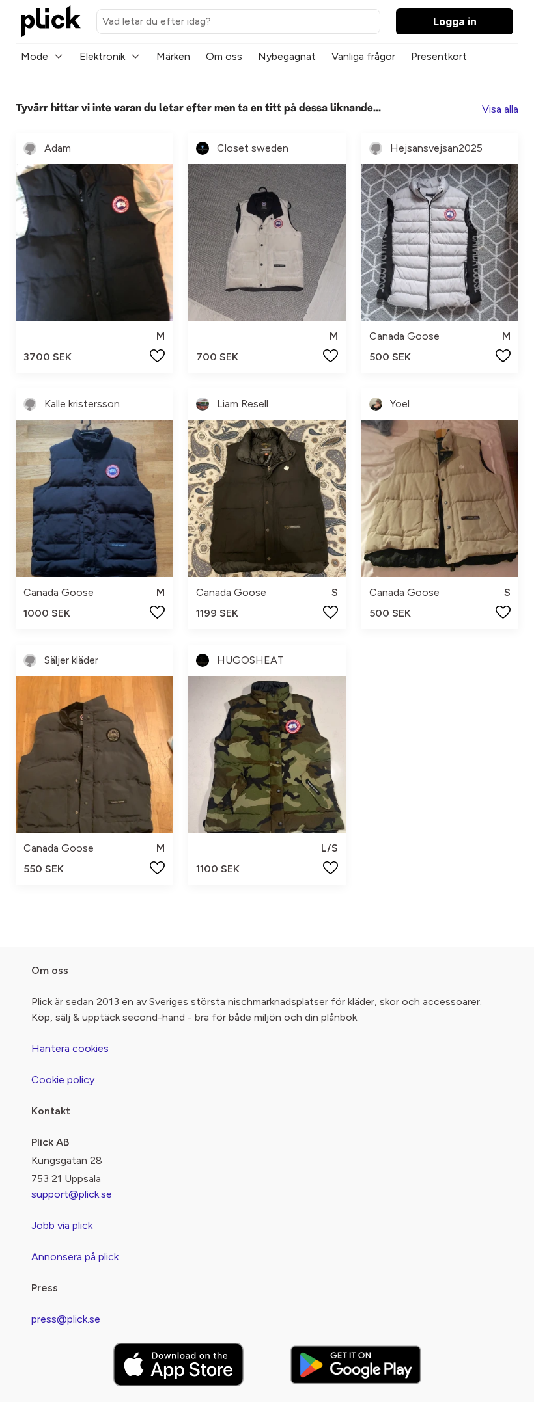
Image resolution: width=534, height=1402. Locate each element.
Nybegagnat (287, 56)
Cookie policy (62, 1079)
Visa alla (500, 109)
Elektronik (102, 56)
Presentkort (439, 56)
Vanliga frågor (363, 56)
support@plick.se (71, 1194)
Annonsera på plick (75, 1256)
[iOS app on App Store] (178, 1364)
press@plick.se (65, 1319)
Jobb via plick (61, 1225)
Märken (173, 56)
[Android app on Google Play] (355, 1364)
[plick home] (51, 21)
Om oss (224, 56)
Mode (34, 56)
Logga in (455, 21)
